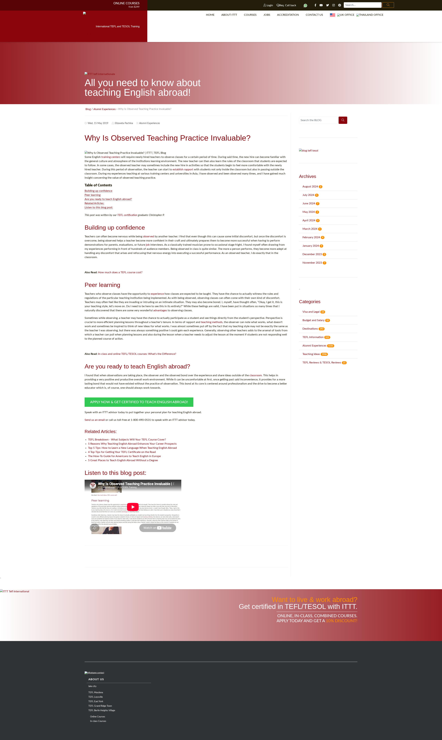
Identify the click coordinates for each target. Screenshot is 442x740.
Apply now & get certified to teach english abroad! (139, 402)
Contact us (314, 14)
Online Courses (126, 3)
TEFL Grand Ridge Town (100, 706)
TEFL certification (127, 215)
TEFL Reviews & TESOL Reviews (323, 362)
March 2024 (311, 228)
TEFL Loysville (95, 697)
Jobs (266, 14)
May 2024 (310, 212)
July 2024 (309, 195)
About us (96, 679)
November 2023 (313, 262)
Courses (250, 14)
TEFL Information (315, 337)
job (148, 244)
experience (157, 293)
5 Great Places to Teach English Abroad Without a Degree (123, 460)
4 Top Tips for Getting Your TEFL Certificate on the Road (122, 452)
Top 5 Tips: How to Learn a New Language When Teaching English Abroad (132, 448)
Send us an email (95, 420)
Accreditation (288, 14)
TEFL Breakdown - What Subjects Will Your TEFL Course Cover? (127, 439)
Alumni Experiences (104, 109)
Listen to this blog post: (99, 207)
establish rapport (183, 169)
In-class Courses (98, 721)
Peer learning (92, 195)
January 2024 (312, 245)
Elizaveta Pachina (124, 123)
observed (148, 236)
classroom (255, 375)
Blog (88, 109)
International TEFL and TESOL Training (118, 26)
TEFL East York (95, 701)
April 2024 (310, 220)
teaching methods (212, 322)
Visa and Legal (313, 311)
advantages (160, 310)
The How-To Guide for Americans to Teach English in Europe (124, 456)
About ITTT (229, 14)
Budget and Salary (315, 320)
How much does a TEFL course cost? (120, 272)
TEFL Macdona (95, 692)
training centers (110, 157)
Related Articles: (94, 203)
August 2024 (311, 186)
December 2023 (313, 254)
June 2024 (310, 203)
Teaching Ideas (314, 354)
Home (210, 14)
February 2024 (312, 237)
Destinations (312, 328)
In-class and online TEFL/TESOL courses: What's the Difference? (137, 354)
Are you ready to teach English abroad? (108, 199)
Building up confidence (98, 190)
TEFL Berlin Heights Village (101, 710)
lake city (92, 686)
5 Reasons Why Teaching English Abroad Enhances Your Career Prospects (132, 443)
